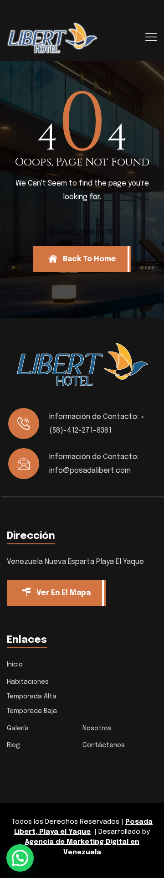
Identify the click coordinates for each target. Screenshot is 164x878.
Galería (18, 728)
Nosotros (97, 728)
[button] (20, 858)
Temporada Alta (31, 696)
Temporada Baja (32, 711)
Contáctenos (103, 745)
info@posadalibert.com (90, 471)
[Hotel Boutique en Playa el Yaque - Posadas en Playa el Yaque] (52, 38)
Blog (13, 745)
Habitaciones (28, 682)
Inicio (15, 664)
